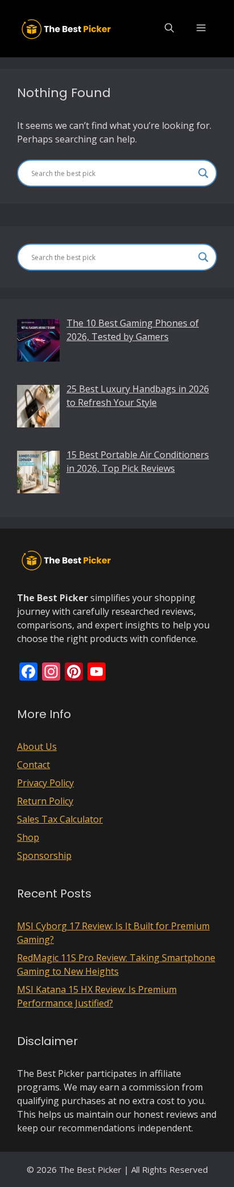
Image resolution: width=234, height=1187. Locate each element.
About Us (37, 746)
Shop (28, 837)
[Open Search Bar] (169, 28)
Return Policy (45, 801)
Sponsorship (44, 855)
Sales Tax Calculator (60, 819)
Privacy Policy (45, 783)
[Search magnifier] (203, 173)
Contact (33, 764)
